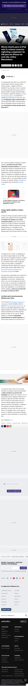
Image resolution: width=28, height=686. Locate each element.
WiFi (23, 24)
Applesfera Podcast (6, 590)
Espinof (16, 640)
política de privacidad (21, 571)
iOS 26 (16, 604)
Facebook (13, 65)
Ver (14, 491)
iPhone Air (5, 24)
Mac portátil (4, 593)
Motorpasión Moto (18, 650)
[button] (10, 76)
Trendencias (4, 657)
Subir (22, 621)
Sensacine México (18, 671)
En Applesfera (6, 198)
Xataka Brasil (4, 671)
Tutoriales (16, 590)
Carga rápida (17, 423)
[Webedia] (5, 622)
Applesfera (4, 633)
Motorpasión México (19, 675)
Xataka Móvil (4, 631)
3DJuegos (16, 629)
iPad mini (25, 423)
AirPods (16, 593)
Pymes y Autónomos (19, 659)
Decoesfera (4, 659)
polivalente (21, 180)
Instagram (17, 578)
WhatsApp (4, 602)
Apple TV (4, 596)
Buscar (26, 615)
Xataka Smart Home (6, 635)
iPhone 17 (4, 604)
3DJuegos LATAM (18, 669)
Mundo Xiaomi (5, 637)
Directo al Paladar (6, 648)
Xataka (3, 629)
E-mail (21, 65)
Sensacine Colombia (19, 673)
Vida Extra (16, 631)
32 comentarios (7, 65)
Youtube (14, 578)
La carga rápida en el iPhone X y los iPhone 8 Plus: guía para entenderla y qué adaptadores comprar (14, 202)
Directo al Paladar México (7, 675)
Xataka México (5, 669)
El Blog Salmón (17, 657)
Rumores (9, 423)
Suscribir (23, 568)
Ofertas (16, 599)
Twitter (16, 65)
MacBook (16, 602)
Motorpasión (17, 648)
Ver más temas (6, 609)
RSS (20, 578)
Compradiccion (5, 662)
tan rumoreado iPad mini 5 (15, 306)
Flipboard (18, 65)
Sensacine (16, 638)
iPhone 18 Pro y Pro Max (18, 556)
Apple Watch (17, 596)
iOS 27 (11, 24)
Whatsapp (17, 24)
